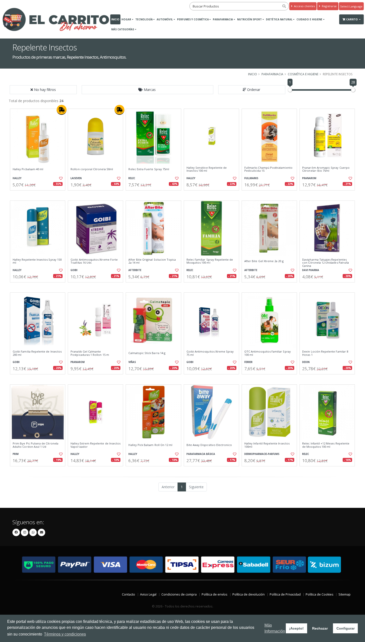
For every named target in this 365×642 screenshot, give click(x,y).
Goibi (74, 270)
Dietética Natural (279, 19)
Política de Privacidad (285, 594)
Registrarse (329, 6)
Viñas (132, 362)
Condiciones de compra (179, 594)
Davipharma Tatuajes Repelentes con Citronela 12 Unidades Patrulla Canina (325, 262)
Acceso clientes (304, 6)
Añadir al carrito (39, 195)
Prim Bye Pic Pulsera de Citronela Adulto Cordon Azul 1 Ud (35, 445)
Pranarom (309, 178)
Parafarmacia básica (200, 454)
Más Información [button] (274, 628)
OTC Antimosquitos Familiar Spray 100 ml (267, 353)
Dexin (306, 362)
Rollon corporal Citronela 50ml (92, 169)
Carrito (352, 19)
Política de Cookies (319, 594)
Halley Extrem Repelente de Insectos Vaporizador (95, 445)
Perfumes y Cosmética (193, 19)
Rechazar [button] (320, 628)
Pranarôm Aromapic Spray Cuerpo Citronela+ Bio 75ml (326, 169)
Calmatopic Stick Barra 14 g (146, 353)
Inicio (115, 19)
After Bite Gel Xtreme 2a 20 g (264, 261)
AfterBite (134, 270)
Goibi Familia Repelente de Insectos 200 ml (37, 353)
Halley (17, 178)
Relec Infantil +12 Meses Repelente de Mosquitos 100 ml (325, 445)
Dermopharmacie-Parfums (261, 454)
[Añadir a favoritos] (60, 178)
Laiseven (76, 178)
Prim (16, 454)
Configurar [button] (345, 628)
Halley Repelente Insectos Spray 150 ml (37, 261)
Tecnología (144, 19)
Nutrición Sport (249, 19)
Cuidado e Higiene (309, 19)
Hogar (126, 19)
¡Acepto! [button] (296, 628)
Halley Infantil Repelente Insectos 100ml (267, 445)
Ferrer (248, 362)
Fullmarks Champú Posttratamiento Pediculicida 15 (268, 169)
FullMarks (251, 178)
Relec (131, 178)
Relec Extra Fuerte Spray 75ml (148, 169)
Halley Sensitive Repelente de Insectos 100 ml (206, 169)
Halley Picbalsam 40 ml (28, 169)
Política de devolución (248, 594)
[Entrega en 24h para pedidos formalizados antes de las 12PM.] (62, 110)
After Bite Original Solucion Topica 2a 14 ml (152, 261)
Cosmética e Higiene (303, 74)
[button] (147, 89)
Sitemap (344, 594)
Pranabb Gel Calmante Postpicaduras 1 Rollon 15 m (90, 353)
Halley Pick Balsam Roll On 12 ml (150, 444)
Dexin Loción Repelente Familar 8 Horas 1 (325, 353)
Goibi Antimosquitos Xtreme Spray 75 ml (210, 353)
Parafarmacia (223, 19)
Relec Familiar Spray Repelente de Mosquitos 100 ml (209, 261)
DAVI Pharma (310, 270)
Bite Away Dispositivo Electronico (209, 444)
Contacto (128, 594)
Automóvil (165, 19)
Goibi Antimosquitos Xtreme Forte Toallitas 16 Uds (94, 261)
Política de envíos (214, 594)
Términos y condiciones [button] (65, 634)
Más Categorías (122, 29)
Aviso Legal (148, 594)
